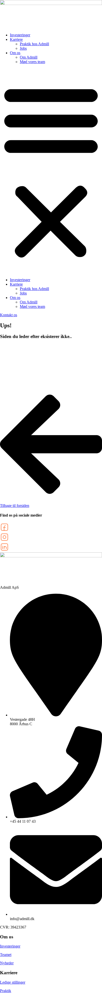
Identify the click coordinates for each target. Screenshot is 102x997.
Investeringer (20, 35)
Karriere (16, 39)
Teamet (5, 954)
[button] (51, 171)
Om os (15, 53)
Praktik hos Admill (34, 44)
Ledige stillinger (12, 982)
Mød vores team (32, 62)
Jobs (23, 48)
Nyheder (7, 963)
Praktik (5, 991)
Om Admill (28, 57)
